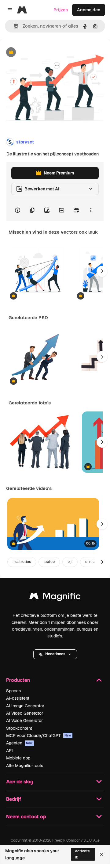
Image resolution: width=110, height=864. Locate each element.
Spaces (13, 691)
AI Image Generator (25, 706)
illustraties (22, 561)
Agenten (19, 743)
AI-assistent (17, 698)
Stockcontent (19, 728)
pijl (70, 561)
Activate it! (82, 854)
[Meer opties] (91, 210)
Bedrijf (13, 799)
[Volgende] (102, 271)
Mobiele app (18, 758)
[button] (55, 654)
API (9, 750)
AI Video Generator (24, 713)
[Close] (102, 854)
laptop (49, 561)
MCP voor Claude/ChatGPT (38, 735)
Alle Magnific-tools (24, 765)
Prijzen (60, 10)
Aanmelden (88, 10)
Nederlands (55, 654)
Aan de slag (19, 781)
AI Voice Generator (24, 720)
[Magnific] (55, 597)
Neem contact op (26, 816)
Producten (18, 680)
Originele (40, 52)
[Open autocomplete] (13, 26)
